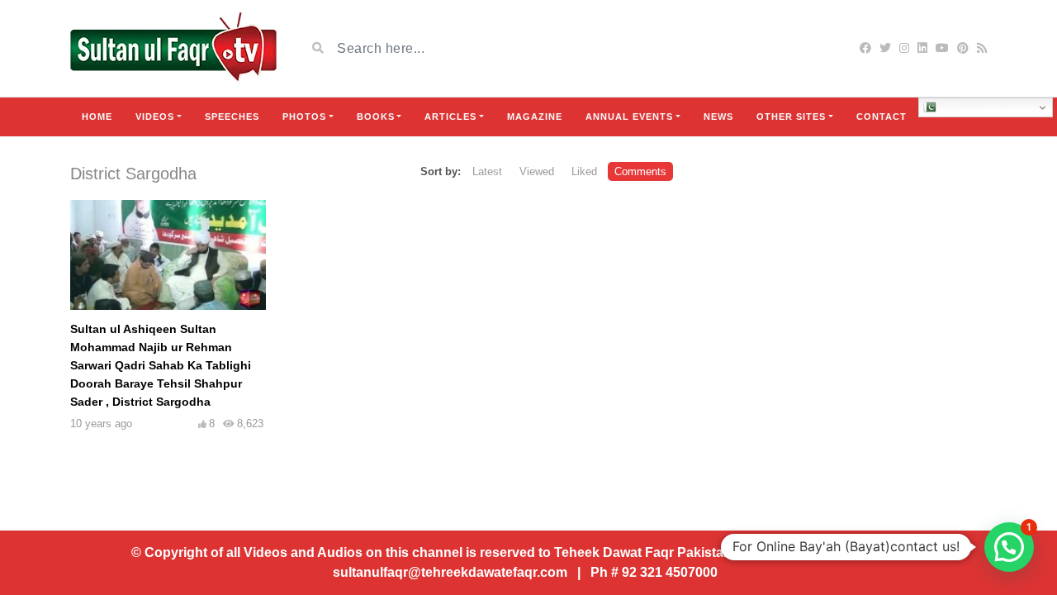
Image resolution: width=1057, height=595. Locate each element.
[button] (1009, 547)
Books (376, 116)
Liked (584, 171)
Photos (304, 116)
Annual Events (629, 116)
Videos (154, 116)
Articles (450, 116)
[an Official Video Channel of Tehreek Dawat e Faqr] (173, 48)
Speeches (232, 116)
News (718, 116)
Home (97, 116)
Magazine (534, 116)
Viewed (536, 171)
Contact (881, 116)
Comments (640, 171)
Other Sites (791, 116)
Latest (487, 171)
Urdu (949, 107)
